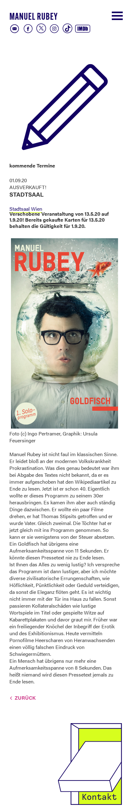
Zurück (25, 697)
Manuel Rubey (33, 17)
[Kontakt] (89, 763)
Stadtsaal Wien (25, 208)
